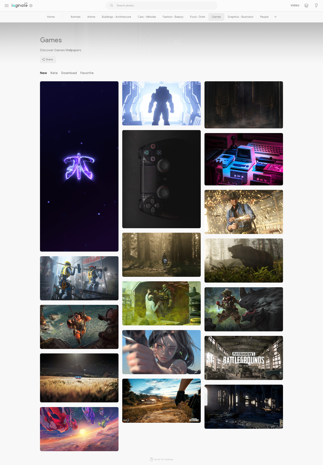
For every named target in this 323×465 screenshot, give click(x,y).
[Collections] (306, 5)
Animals (76, 17)
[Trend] (316, 5)
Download (69, 73)
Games (216, 17)
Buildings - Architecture (116, 17)
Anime (91, 17)
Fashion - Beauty (173, 17)
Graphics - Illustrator (240, 17)
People (264, 17)
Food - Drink (197, 17)
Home (51, 17)
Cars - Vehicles (147, 17)
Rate (54, 73)
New (43, 73)
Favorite (87, 73)
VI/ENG (294, 5)
